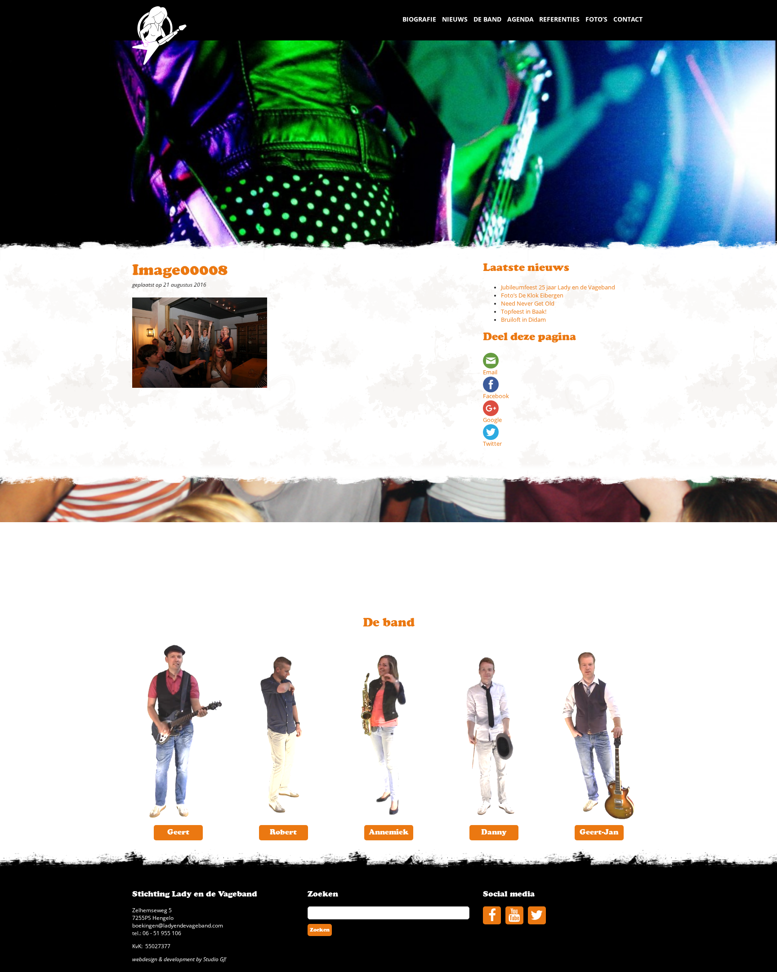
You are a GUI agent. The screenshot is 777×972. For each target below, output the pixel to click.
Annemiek (388, 832)
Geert (178, 832)
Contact (628, 19)
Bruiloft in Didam (523, 320)
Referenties (559, 19)
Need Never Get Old (527, 303)
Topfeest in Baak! (523, 311)
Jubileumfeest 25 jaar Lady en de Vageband (558, 287)
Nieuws (455, 19)
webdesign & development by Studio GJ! (179, 959)
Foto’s (596, 19)
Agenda (520, 19)
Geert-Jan (599, 832)
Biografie (419, 19)
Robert (283, 832)
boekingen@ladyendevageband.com (177, 925)
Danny (494, 832)
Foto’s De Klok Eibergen (532, 295)
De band (487, 19)
